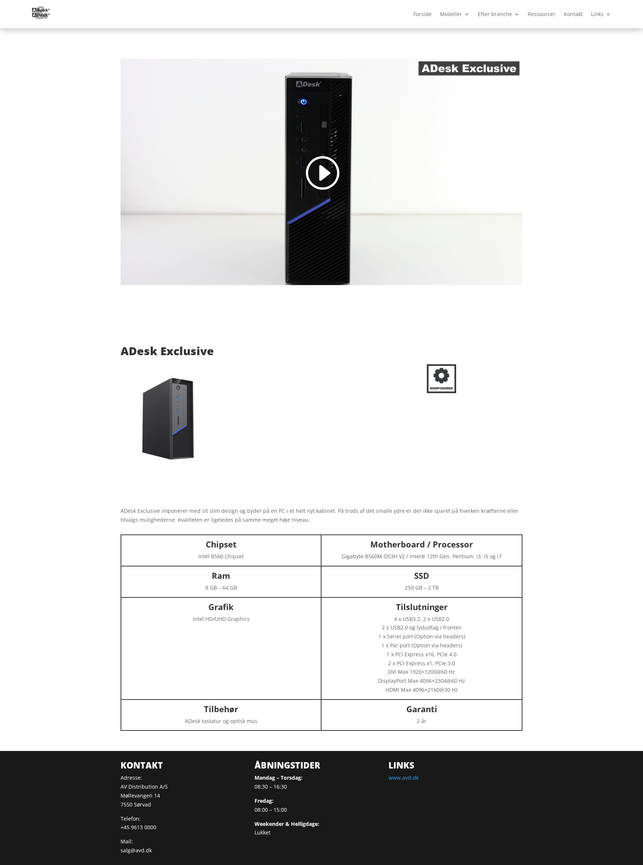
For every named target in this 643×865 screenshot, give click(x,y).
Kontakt (573, 14)
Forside (422, 14)
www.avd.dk (403, 777)
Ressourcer (542, 14)
